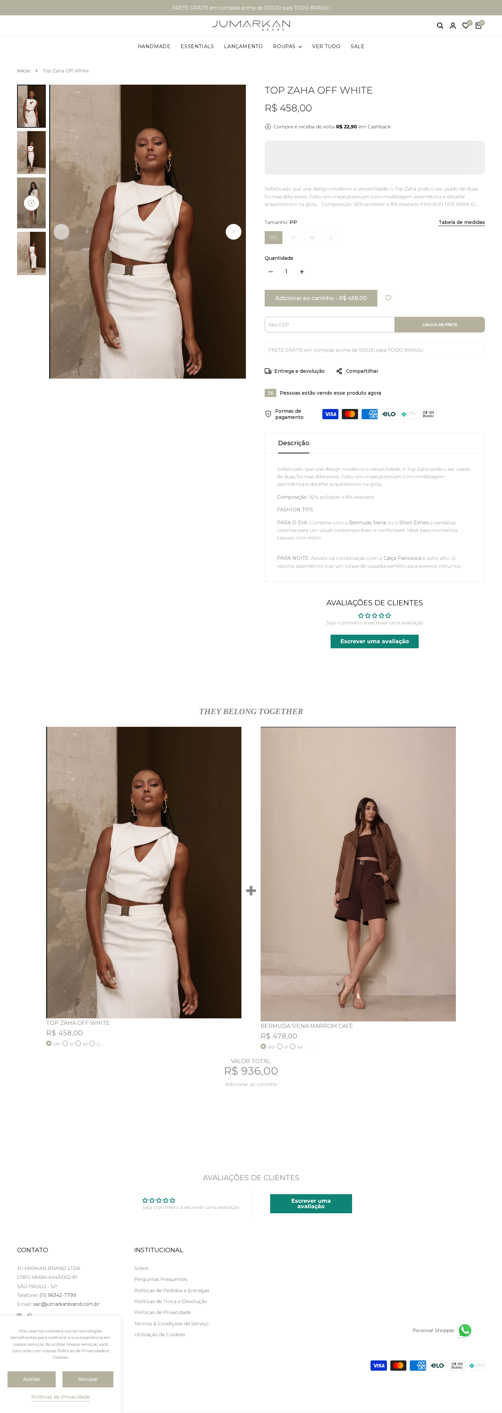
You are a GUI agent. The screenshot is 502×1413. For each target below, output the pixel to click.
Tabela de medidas (461, 222)
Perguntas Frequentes (160, 1279)
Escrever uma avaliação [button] (374, 641)
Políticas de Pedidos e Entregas (171, 1290)
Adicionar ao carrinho (251, 1084)
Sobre (141, 1268)
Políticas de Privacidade (162, 1312)
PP (273, 238)
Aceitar (31, 1379)
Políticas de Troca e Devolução (170, 1301)
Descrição (293, 443)
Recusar (88, 1379)
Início (23, 71)
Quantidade (279, 258)
